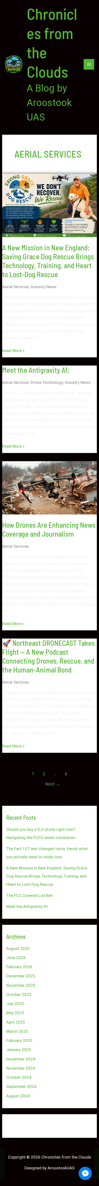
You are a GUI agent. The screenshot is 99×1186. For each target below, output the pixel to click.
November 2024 (20, 1068)
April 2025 (15, 1022)
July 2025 (15, 1003)
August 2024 (18, 1095)
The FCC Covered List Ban (29, 895)
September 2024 (21, 1086)
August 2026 (18, 948)
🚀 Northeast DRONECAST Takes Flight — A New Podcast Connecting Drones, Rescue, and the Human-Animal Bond (48, 656)
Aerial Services (15, 286)
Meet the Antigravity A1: (35, 370)
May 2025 (15, 1012)
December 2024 (20, 1059)
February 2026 (19, 966)
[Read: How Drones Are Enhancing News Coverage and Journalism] (49, 487)
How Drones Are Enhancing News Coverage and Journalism (48, 529)
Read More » (13, 350)
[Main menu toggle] (89, 64)
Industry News (43, 286)
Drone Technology (47, 382)
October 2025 (18, 994)
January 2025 (18, 1049)
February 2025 (19, 1040)
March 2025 (17, 1031)
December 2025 (20, 975)
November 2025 (20, 985)
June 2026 (16, 957)
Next (52, 783)
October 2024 (18, 1077)
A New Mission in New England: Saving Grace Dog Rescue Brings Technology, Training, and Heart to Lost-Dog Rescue (48, 261)
